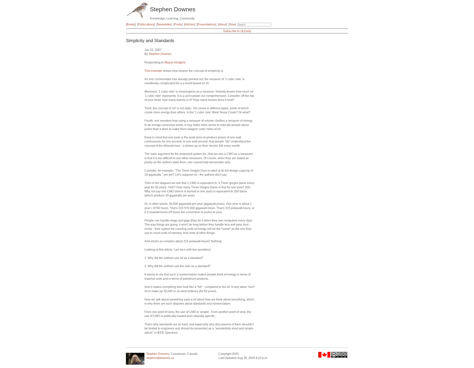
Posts (178, 24)
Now (232, 24)
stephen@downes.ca (160, 357)
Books (131, 24)
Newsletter (164, 24)
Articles (189, 24)
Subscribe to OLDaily (237, 31)
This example (153, 70)
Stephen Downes (160, 53)
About (222, 24)
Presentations (206, 24)
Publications (146, 24)
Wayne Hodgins (174, 62)
